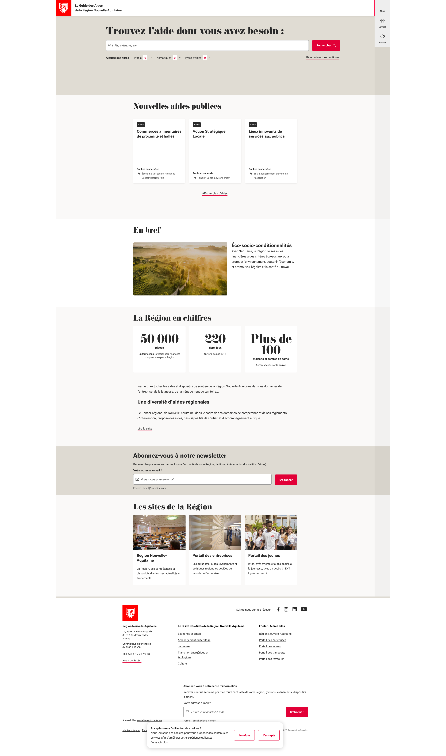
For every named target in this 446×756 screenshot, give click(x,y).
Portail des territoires (271, 658)
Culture (182, 663)
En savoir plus (159, 742)
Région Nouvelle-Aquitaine (152, 558)
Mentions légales (131, 730)
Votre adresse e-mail (197, 703)
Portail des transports (272, 652)
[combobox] (207, 45)
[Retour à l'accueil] (130, 613)
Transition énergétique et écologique (193, 655)
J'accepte (271, 736)
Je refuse (247, 736)
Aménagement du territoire (194, 640)
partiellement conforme (149, 720)
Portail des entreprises (212, 555)
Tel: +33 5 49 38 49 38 (136, 653)
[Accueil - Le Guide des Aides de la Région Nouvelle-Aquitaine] (63, 8)
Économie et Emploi (190, 633)
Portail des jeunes (264, 555)
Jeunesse (184, 646)
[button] (215, 193)
